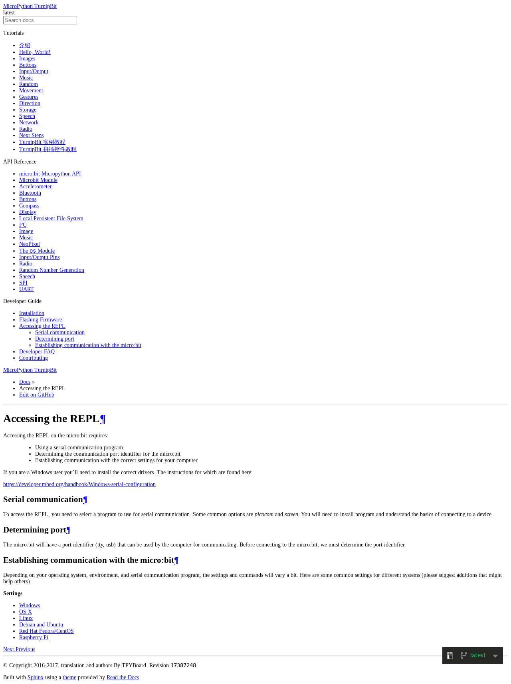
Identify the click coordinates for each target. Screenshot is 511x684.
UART (26, 289)
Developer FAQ (37, 352)
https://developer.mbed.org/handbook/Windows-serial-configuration (79, 484)
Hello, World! (35, 52)
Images (27, 59)
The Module (37, 251)
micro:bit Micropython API (50, 174)
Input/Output (33, 71)
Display (27, 212)
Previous (25, 649)
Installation (31, 313)
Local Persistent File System (51, 218)
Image (26, 231)
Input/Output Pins (39, 257)
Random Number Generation (51, 270)
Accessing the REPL (42, 326)
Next (9, 649)
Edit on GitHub (36, 395)
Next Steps (31, 135)
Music (26, 78)
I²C (22, 225)
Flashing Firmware (40, 320)
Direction (29, 103)
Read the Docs (123, 677)
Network (29, 123)
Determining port (54, 339)
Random (28, 84)
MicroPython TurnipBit (30, 6)
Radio (25, 129)
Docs (24, 382)
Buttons (27, 65)
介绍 (24, 45)
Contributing (33, 358)
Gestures (28, 97)
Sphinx (36, 677)
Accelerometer (35, 186)
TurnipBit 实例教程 (42, 142)
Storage (27, 110)
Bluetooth (30, 193)
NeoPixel (29, 244)
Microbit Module (38, 180)
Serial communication (60, 332)
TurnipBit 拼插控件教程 (48, 149)
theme (69, 677)
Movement (31, 91)
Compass (29, 206)
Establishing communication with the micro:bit (88, 345)
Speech (27, 116)
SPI (23, 283)
